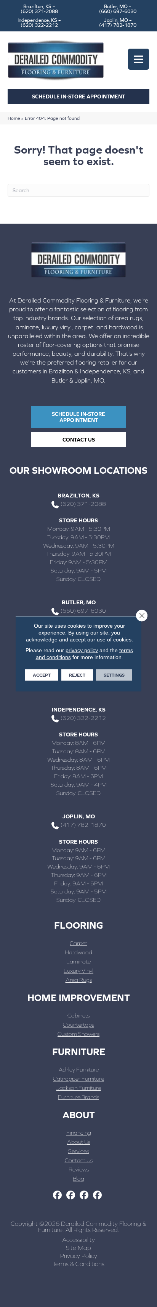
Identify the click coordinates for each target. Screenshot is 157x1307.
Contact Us (79, 1160)
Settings (114, 674)
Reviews (79, 1169)
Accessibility (78, 1240)
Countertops (78, 1024)
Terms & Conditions (78, 1264)
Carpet (78, 943)
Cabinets (78, 1015)
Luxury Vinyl (78, 970)
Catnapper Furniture (78, 1078)
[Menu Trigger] (138, 59)
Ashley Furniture (79, 1069)
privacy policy (82, 650)
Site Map (78, 1248)
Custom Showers (78, 1034)
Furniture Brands (78, 1097)
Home (14, 118)
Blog (78, 1178)
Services (78, 1151)
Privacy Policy (78, 1256)
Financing (78, 1132)
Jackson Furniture (78, 1088)
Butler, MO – (117, 9)
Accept (42, 674)
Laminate (78, 961)
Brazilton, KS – (39, 9)
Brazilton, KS (78, 495)
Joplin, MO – (117, 23)
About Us (78, 1142)
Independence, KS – (39, 23)
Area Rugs (79, 980)
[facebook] (57, 1195)
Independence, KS (79, 709)
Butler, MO (79, 602)
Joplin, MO (78, 816)
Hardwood (78, 952)
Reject (77, 674)
